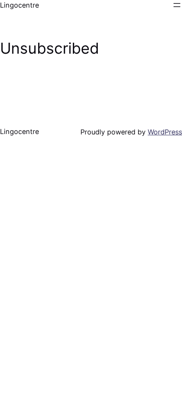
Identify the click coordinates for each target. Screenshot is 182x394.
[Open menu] (177, 5)
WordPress (165, 132)
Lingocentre (19, 5)
